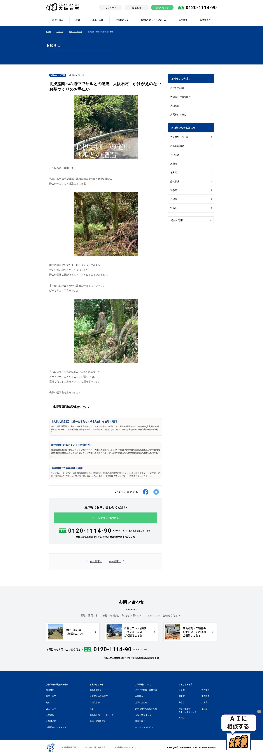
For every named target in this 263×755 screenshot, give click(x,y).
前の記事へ (96, 561)
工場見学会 (95, 702)
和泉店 (173, 190)
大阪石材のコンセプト (56, 727)
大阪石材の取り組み (180, 96)
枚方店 (173, 172)
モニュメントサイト (144, 727)
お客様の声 (51, 721)
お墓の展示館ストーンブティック (187, 710)
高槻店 (173, 163)
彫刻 (48, 702)
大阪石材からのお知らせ (146, 709)
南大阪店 (174, 181)
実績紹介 (174, 105)
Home (48, 32)
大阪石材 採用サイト (144, 715)
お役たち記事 (177, 88)
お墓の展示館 (177, 146)
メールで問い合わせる (105, 518)
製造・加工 (51, 696)
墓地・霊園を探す (98, 721)
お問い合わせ (141, 702)
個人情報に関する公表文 (95, 747)
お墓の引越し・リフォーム (102, 715)
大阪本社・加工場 (75, 32)
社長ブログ (140, 721)
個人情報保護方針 (68, 747)
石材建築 (50, 715)
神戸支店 (174, 154)
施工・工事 (51, 709)
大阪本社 (183, 690)
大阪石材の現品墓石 (99, 696)
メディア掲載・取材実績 (146, 690)
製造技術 (50, 690)
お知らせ (59, 32)
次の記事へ (115, 561)
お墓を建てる (96, 690)
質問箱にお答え (178, 114)
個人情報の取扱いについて (125, 747)
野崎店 (173, 208)
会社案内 (139, 696)
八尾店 (173, 199)
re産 (91, 709)
